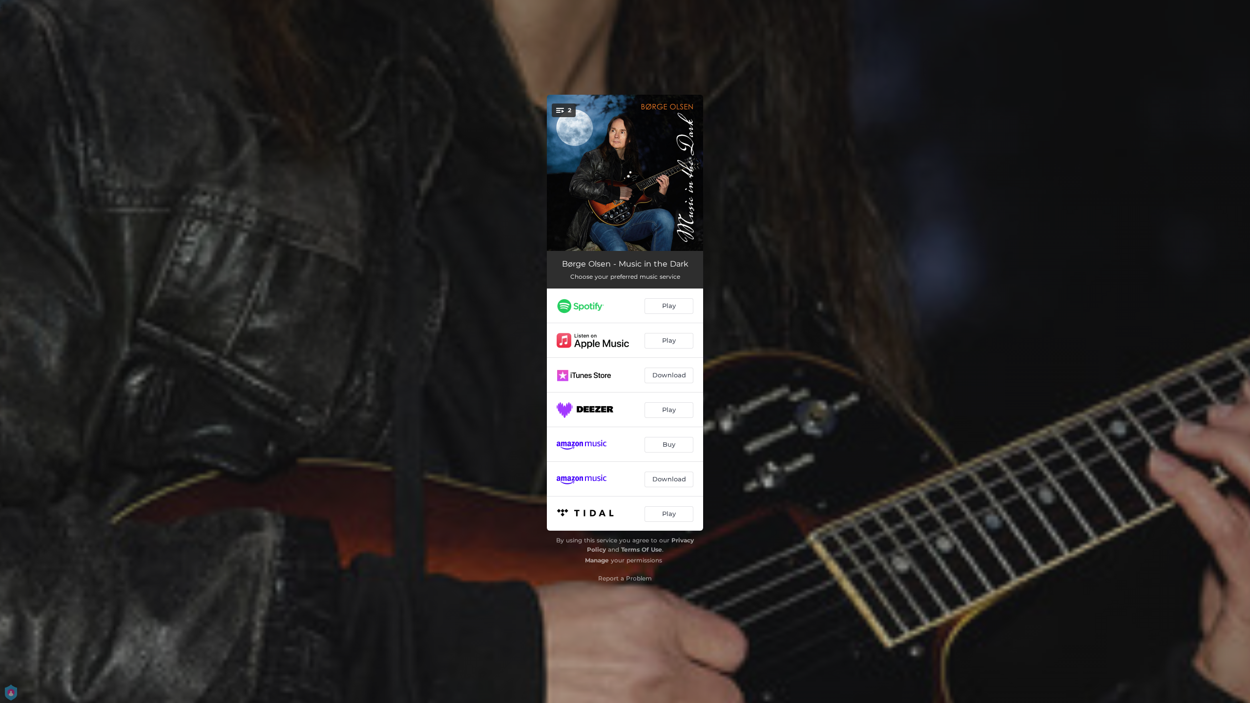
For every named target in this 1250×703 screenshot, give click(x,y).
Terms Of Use (641, 549)
